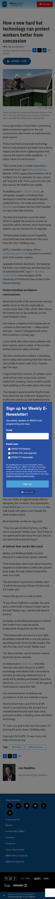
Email (9, 430)
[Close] (49, 404)
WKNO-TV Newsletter (22, 457)
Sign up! (27, 484)
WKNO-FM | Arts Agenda (23, 453)
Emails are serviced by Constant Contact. (20, 476)
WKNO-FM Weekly (20, 448)
